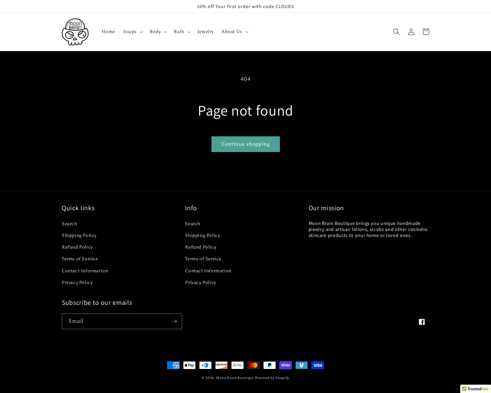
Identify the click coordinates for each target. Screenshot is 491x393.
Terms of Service (80, 259)
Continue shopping (245, 144)
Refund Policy (77, 247)
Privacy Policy (77, 282)
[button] (132, 32)
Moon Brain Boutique (234, 378)
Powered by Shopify (272, 378)
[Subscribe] (174, 321)
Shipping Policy (79, 235)
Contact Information (85, 271)
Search (69, 224)
